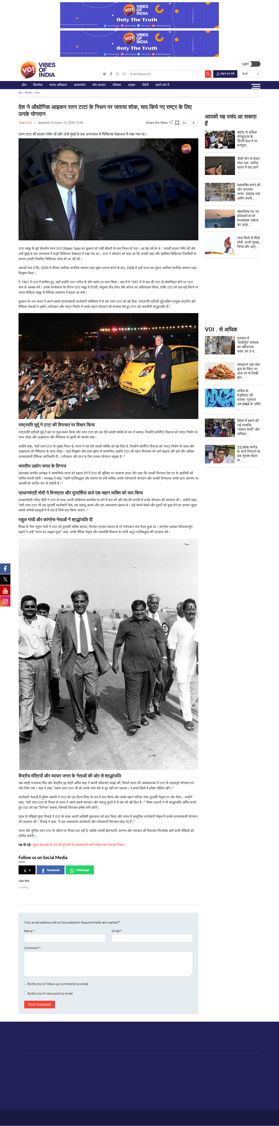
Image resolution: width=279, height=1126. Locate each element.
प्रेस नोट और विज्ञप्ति (233, 1071)
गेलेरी (195, 1061)
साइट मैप (84, 1115)
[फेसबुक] (111, 74)
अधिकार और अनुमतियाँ (234, 1102)
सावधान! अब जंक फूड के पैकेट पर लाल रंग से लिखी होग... (248, 371)
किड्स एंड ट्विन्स (180, 1087)
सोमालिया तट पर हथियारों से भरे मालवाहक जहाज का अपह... (248, 218)
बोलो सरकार (133, 1076)
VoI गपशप (132, 1071)
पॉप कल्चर (114, 1061)
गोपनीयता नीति (70, 1115)
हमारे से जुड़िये (243, 1041)
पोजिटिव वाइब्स (30, 1107)
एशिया (89, 1071)
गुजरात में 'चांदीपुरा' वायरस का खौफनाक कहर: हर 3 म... (248, 344)
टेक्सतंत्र (50, 1092)
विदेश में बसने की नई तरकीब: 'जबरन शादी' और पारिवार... (248, 427)
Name (29, 931)
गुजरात (26, 1092)
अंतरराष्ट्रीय (29, 1081)
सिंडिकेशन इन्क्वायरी (232, 1092)
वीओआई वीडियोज (206, 1076)
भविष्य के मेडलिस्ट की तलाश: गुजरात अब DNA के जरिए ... (248, 399)
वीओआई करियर (230, 1097)
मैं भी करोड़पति (53, 1087)
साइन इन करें (227, 73)
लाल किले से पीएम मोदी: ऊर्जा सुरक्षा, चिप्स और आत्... (248, 242)
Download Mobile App (238, 1118)
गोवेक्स (125, 1061)
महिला (173, 1066)
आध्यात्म (174, 1102)
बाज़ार (48, 1081)
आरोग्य (173, 1081)
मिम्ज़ (199, 1087)
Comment (32, 948)
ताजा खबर (28, 1071)
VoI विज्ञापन (228, 1066)
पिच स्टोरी (226, 1081)
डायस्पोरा (87, 1061)
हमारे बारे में (30, 1115)
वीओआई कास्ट (204, 1081)
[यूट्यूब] (124, 74)
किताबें (116, 1081)
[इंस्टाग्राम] (117, 74)
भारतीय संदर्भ (29, 1087)
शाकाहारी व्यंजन (157, 1066)
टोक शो (200, 1071)
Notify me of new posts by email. (50, 993)
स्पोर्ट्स (174, 1092)
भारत (37, 92)
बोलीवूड (117, 1066)
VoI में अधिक (224, 1061)
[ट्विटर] (104, 74)
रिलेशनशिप (176, 1071)
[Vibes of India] (37, 69)
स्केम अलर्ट (227, 1076)
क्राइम (26, 1097)
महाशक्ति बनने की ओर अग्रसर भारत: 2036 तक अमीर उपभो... (248, 191)
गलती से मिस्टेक (230, 1087)
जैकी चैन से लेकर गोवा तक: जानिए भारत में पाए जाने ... (248, 165)
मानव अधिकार (73, 1061)
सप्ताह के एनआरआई (97, 1076)
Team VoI (25, 122)
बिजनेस (28, 92)
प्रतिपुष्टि (55, 1115)
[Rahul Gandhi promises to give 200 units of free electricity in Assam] (220, 345)
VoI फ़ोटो (202, 1092)
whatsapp (82, 870)
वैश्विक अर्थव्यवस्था (55, 1076)
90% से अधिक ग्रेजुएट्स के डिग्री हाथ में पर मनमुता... (247, 139)
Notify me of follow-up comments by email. (58, 984)
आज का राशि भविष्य (181, 1107)
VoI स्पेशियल (30, 1102)
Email (117, 931)
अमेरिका (90, 1066)
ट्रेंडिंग (26, 1066)
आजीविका (43, 1115)
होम (20, 92)
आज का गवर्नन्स (135, 1066)
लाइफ (169, 1061)
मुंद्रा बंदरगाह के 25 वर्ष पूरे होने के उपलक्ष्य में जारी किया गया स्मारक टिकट (78, 845)
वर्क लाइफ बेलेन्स (179, 1076)
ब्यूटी (172, 1097)
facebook (53, 870)
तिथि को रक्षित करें (206, 1066)
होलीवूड (117, 1071)
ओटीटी (117, 1076)
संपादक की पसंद (31, 1076)
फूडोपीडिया (150, 1061)
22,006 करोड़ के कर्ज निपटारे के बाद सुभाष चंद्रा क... (248, 453)
